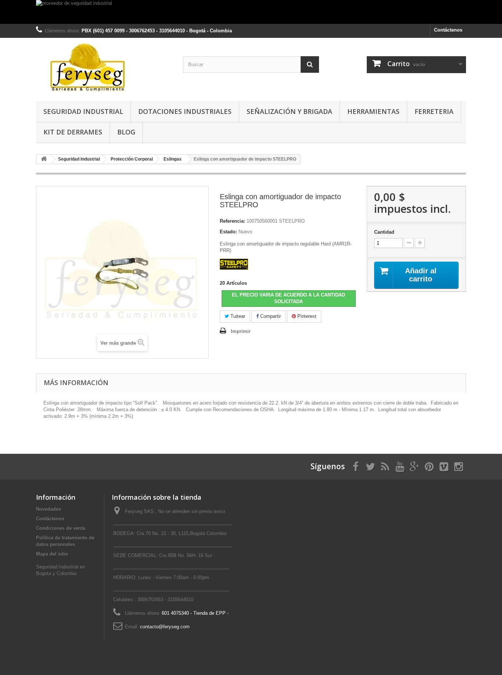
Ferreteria (434, 111)
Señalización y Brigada (289, 111)
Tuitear (237, 316)
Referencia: (232, 221)
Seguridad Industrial (83, 111)
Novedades (48, 509)
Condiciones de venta (60, 528)
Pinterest (306, 316)
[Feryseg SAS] (104, 67)
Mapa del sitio (52, 554)
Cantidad (384, 232)
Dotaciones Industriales (185, 111)
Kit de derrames (72, 132)
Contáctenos (448, 30)
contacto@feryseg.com (165, 626)
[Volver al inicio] (44, 159)
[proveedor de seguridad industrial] (251, 12)
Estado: (228, 231)
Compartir (270, 316)
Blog (126, 132)
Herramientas (373, 111)
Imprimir (241, 331)
